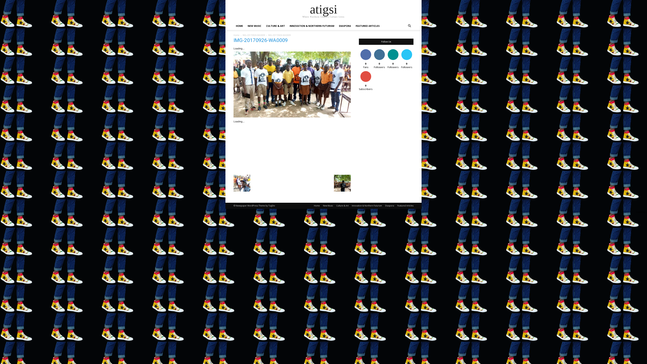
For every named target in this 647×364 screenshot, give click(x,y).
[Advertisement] (292, 148)
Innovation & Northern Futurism (312, 25)
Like (366, 50)
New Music (254, 25)
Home (239, 25)
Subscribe (366, 72)
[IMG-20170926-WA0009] (292, 116)
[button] (409, 26)
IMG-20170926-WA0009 (254, 35)
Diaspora (345, 25)
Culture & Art (275, 25)
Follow (379, 50)
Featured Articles (368, 25)
